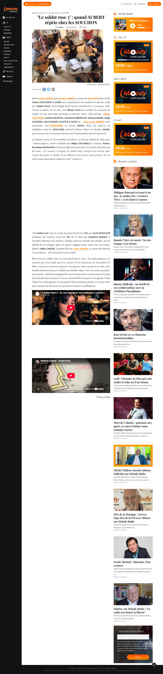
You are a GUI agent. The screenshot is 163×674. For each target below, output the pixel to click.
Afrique (7, 30)
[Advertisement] (71, 213)
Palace (6, 48)
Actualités (10, 17)
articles (42, 13)
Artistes (9, 71)
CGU (98, 668)
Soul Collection (11, 61)
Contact (9, 77)
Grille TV (7, 27)
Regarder (8, 33)
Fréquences (9, 67)
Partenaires (8, 81)
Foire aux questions (89, 668)
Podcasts (8, 64)
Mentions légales (111, 668)
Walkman (7, 51)
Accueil (34, 13)
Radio (8, 37)
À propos (71, 668)
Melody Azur (9, 45)
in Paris (7, 54)
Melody (7, 41)
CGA (102, 668)
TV (7, 23)
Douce (6, 58)
